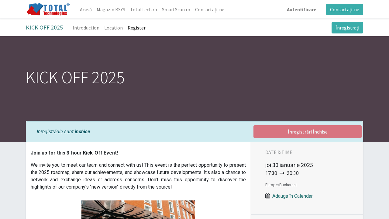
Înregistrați (347, 28)
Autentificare (301, 9)
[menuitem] (85, 9)
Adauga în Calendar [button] (292, 196)
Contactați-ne (344, 9)
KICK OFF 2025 (44, 27)
